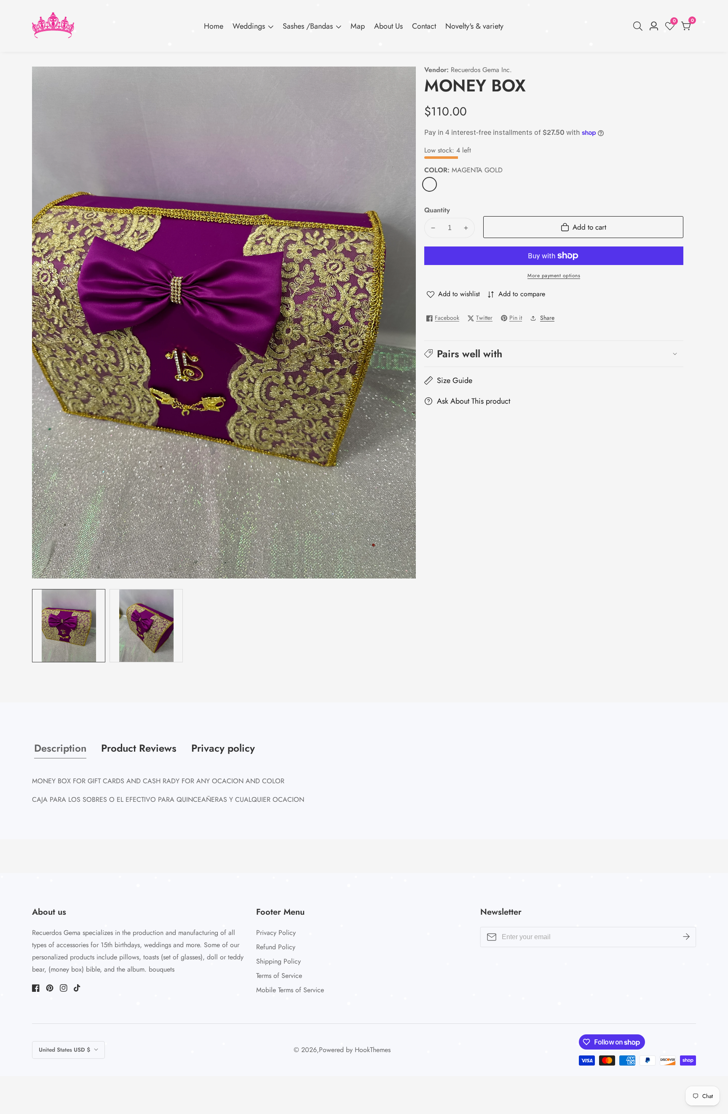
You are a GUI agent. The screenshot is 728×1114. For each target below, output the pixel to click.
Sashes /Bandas (308, 26)
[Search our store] (639, 26)
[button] (553, 354)
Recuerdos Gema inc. (481, 70)
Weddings (249, 26)
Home (213, 26)
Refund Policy (275, 947)
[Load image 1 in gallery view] (68, 625)
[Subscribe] (686, 937)
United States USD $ (65, 1050)
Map (358, 26)
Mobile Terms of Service (290, 990)
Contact (424, 26)
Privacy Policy (276, 932)
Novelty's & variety (474, 26)
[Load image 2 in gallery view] (146, 625)
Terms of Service (279, 975)
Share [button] (547, 317)
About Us (388, 26)
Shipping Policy (278, 961)
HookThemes (373, 1050)
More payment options (553, 275)
